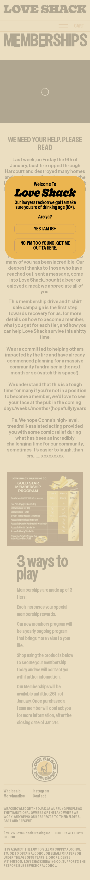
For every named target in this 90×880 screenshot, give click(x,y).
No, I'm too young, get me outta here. (45, 245)
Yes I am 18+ (45, 229)
